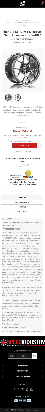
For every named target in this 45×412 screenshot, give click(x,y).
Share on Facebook (21, 165)
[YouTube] (22, 389)
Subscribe (34, 356)
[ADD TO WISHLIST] (39, 145)
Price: (17, 131)
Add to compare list (24, 151)
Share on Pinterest (24, 165)
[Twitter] (14, 389)
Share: (22, 162)
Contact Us (22, 212)
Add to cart (24, 146)
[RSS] (31, 389)
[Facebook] (18, 389)
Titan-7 (28, 42)
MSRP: (19, 127)
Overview (22, 197)
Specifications (22, 202)
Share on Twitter (17, 165)
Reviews (22, 207)
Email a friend (28, 165)
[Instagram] (27, 389)
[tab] (22, 197)
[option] (8, 98)
